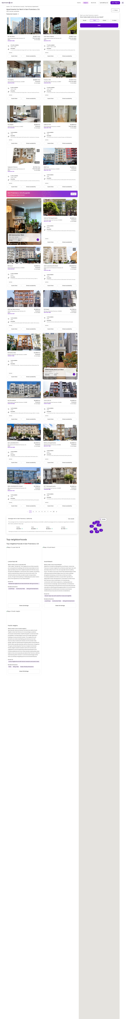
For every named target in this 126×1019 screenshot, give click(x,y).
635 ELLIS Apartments (50, 443)
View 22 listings (24, 605)
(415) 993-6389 (11, 40)
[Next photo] (39, 26)
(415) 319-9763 (11, 82)
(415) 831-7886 (11, 355)
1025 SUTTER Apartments (50, 218)
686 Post (46, 167)
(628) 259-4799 (47, 127)
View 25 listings (24, 671)
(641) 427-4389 (47, 221)
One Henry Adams (49, 36)
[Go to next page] (56, 511)
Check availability (31, 56)
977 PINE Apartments (50, 486)
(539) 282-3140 (11, 490)
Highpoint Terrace (12, 167)
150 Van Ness (11, 36)
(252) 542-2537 (11, 313)
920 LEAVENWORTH (13, 443)
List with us (104, 3)
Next (99, 25)
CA (11, 6)
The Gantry (11, 79)
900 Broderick (12, 400)
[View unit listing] (38, 239)
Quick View (14, 56)
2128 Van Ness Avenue (14, 309)
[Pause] (39, 200)
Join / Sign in (115, 2)
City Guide (71, 518)
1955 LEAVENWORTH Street (15, 486)
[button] (103, 519)
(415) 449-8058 (11, 403)
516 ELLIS (10, 265)
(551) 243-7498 (47, 446)
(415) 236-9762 (47, 82)
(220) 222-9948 (11, 447)
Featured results (11, 14)
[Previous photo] (8, 26)
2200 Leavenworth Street (51, 265)
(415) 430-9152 (47, 270)
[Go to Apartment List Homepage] (7, 3)
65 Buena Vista (12, 352)
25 (53, 511)
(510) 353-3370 (47, 40)
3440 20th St (47, 400)
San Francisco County (18, 6)
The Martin (10, 124)
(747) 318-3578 (11, 127)
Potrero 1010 (47, 79)
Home (7, 6)
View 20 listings (60, 605)
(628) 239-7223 (47, 170)
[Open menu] (122, 2)
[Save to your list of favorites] (38, 19)
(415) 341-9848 (47, 403)
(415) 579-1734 (11, 171)
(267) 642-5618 (47, 312)
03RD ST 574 (47, 124)
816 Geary (46, 309)
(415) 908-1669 (47, 489)
